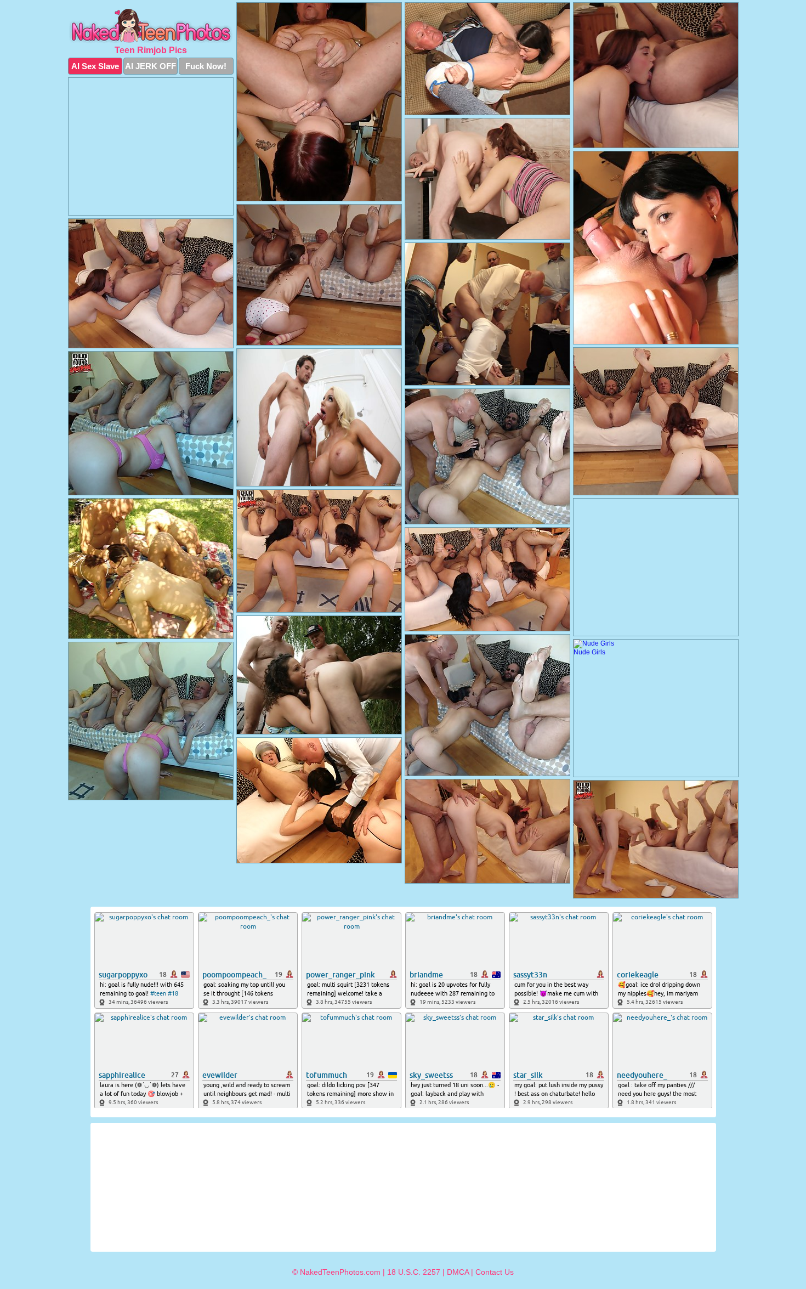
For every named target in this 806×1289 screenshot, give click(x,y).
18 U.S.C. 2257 (413, 1272)
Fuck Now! (205, 66)
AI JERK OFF (150, 66)
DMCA (458, 1272)
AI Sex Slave (95, 66)
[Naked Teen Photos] (151, 26)
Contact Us (494, 1272)
